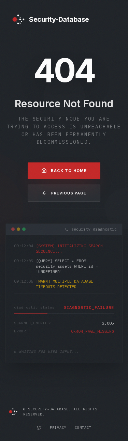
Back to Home (69, 170)
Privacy (58, 427)
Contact (83, 427)
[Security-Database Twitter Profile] (39, 427)
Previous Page (68, 193)
